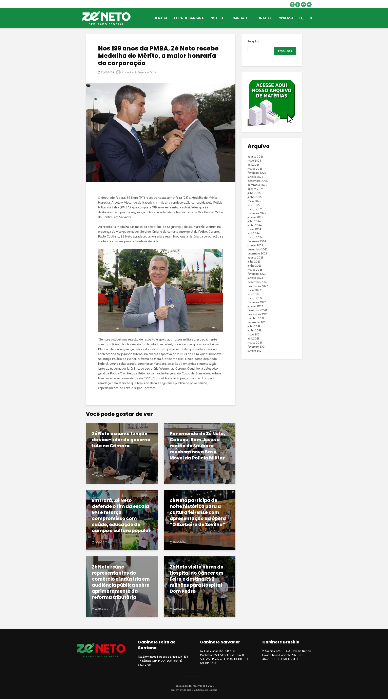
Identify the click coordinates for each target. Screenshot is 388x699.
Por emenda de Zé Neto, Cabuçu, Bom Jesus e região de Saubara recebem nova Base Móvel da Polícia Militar (197, 446)
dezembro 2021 (257, 310)
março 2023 (255, 269)
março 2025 (255, 209)
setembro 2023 (257, 253)
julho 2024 (254, 221)
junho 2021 (254, 330)
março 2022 (255, 298)
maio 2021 (254, 334)
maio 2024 (254, 229)
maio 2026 (254, 160)
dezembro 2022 (258, 282)
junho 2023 (254, 265)
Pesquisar (253, 41)
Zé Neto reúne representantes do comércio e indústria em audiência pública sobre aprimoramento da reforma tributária (121, 582)
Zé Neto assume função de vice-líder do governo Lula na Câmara (121, 440)
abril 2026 (254, 164)
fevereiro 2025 (257, 213)
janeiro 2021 (255, 350)
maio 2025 (254, 201)
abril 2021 (253, 338)
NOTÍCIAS (218, 18)
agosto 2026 (256, 156)
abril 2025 (254, 205)
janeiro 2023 (255, 278)
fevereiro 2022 (257, 302)
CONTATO (263, 18)
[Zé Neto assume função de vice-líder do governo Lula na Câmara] (122, 453)
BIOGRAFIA (159, 18)
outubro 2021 (256, 318)
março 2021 (255, 342)
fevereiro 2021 (256, 346)
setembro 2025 (257, 185)
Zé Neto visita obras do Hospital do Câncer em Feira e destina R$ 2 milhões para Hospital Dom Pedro (197, 579)
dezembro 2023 (258, 249)
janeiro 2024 (255, 245)
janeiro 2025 (255, 217)
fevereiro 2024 (257, 241)
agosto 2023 (255, 257)
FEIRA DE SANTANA (189, 18)
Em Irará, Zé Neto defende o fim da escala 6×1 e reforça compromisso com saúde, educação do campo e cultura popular (121, 515)
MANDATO (240, 18)
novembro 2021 (257, 314)
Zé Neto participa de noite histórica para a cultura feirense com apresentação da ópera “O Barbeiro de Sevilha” (198, 512)
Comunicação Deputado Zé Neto (139, 72)
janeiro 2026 (255, 177)
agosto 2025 (256, 189)
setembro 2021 (257, 322)
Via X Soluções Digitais (204, 689)
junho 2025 (255, 197)
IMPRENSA (285, 18)
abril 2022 (253, 294)
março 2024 (255, 237)
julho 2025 (254, 193)
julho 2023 (254, 261)
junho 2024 (255, 225)
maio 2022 (254, 290)
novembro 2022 (258, 286)
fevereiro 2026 (257, 172)
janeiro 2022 (255, 306)
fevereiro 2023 (257, 273)
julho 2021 (254, 326)
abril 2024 (254, 233)
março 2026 (255, 168)
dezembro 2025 (258, 181)
